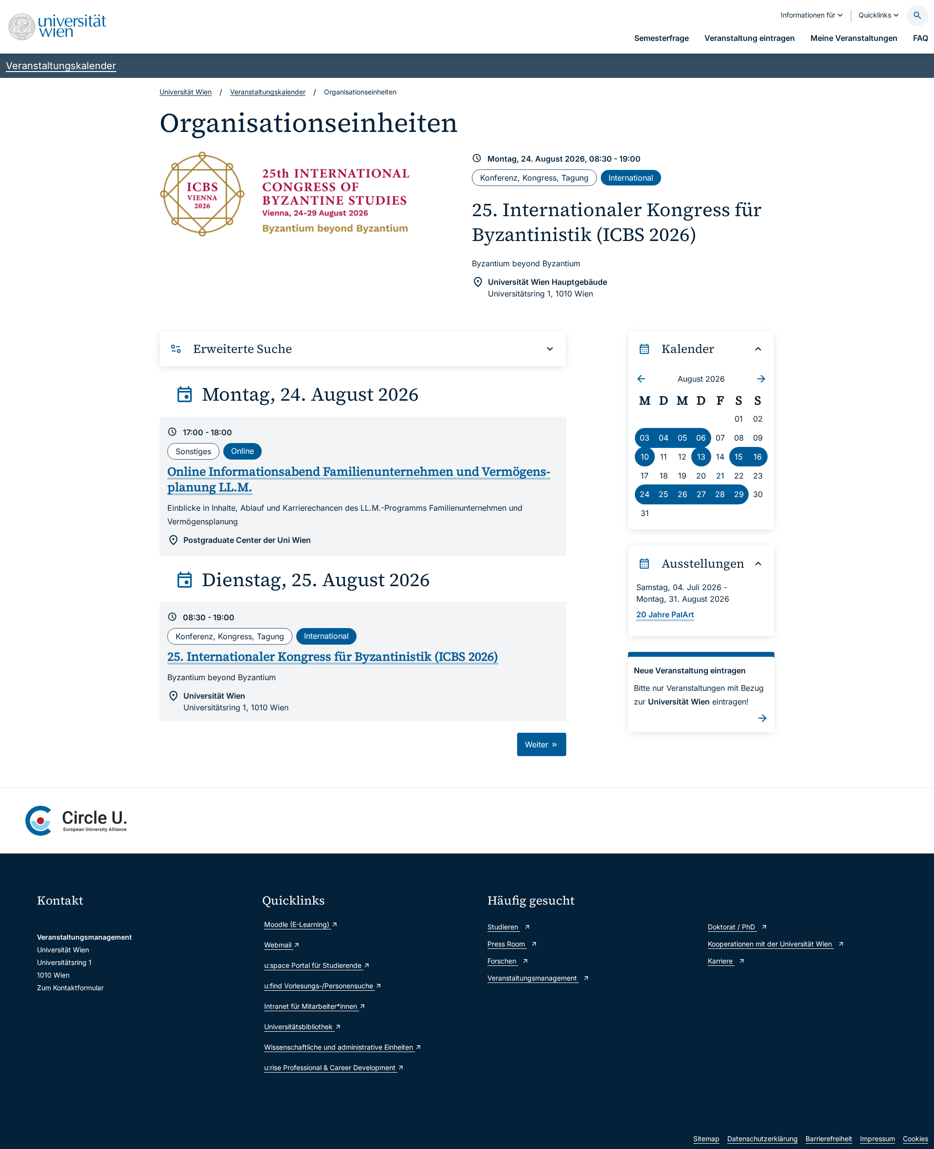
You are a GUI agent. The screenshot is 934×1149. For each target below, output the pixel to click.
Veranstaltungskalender (61, 66)
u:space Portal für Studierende (313, 965)
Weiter (538, 744)
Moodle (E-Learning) (297, 924)
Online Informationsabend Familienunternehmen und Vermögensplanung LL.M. (358, 479)
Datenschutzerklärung (762, 1138)
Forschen (502, 961)
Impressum (877, 1138)
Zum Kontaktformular (70, 987)
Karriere (721, 961)
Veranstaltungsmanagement (533, 978)
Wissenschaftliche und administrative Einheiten (339, 1047)
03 (644, 438)
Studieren (503, 927)
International (631, 178)
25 (663, 494)
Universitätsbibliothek (299, 1026)
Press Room (507, 944)
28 (720, 494)
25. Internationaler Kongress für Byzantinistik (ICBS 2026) (617, 222)
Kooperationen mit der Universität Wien (771, 944)
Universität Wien (186, 92)
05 (682, 438)
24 (644, 494)
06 (701, 438)
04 (663, 438)
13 (701, 457)
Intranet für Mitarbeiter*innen (311, 1006)
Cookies (915, 1138)
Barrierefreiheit (829, 1138)
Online (242, 451)
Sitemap (706, 1138)
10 (645, 457)
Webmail (278, 945)
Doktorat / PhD (732, 927)
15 (739, 457)
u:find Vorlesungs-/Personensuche (319, 986)
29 (739, 494)
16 (758, 457)
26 (682, 494)
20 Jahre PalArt (665, 614)
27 (701, 494)
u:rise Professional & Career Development (330, 1067)
